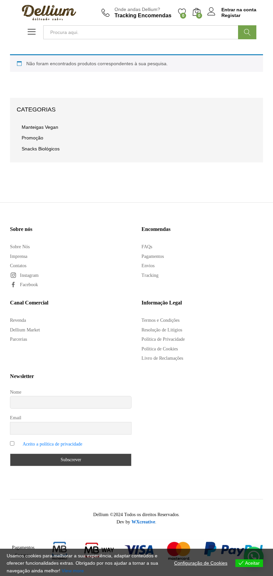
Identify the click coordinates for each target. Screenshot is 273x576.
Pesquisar (247, 32)
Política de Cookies (159, 348)
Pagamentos (152, 256)
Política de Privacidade (163, 339)
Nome (15, 392)
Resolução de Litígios (161, 329)
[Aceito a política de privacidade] (71, 444)
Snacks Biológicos (41, 148)
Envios (147, 265)
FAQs (146, 246)
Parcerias (18, 339)
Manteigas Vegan (40, 127)
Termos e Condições (160, 320)
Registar (230, 15)
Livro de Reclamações (162, 358)
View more (73, 570)
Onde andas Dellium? (137, 9)
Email (15, 417)
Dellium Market (25, 329)
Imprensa (18, 256)
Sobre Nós (20, 246)
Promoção (32, 137)
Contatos (18, 265)
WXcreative (143, 521)
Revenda (18, 320)
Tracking (149, 275)
